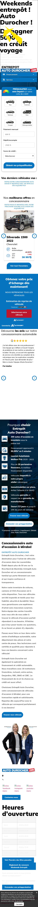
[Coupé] (10, 127)
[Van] (27, 117)
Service (9, 79)
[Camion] (27, 107)
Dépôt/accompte (10, 140)
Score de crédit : (9, 151)
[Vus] (10, 107)
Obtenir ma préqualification (19, 165)
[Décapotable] (27, 127)
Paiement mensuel (10, 129)
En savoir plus (19, 901)
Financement (11, 74)
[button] (34, 236)
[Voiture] (10, 117)
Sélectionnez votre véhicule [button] (19, 313)
